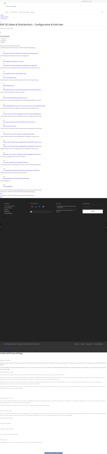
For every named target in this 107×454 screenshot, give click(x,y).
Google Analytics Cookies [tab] (6, 398)
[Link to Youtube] (94, 1)
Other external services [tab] (6, 410)
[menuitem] (7, 12)
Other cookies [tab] (3, 439)
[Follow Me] (43, 206)
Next (1, 197)
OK (5, 350)
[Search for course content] (0, 32)
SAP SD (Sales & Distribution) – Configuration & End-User (31, 24)
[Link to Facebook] (99, 1)
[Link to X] (101, 1)
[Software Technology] (10, 6)
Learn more (9, 350)
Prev (1, 193)
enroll (23, 190)
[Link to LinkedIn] (96, 1)
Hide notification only (57, 453)
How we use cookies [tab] (5, 360)
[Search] (102, 12)
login (18, 190)
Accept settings (48, 453)
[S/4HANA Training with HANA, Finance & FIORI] (1, 227)
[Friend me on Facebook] (39, 206)
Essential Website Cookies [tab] (6, 372)
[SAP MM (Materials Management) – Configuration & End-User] (105, 227)
